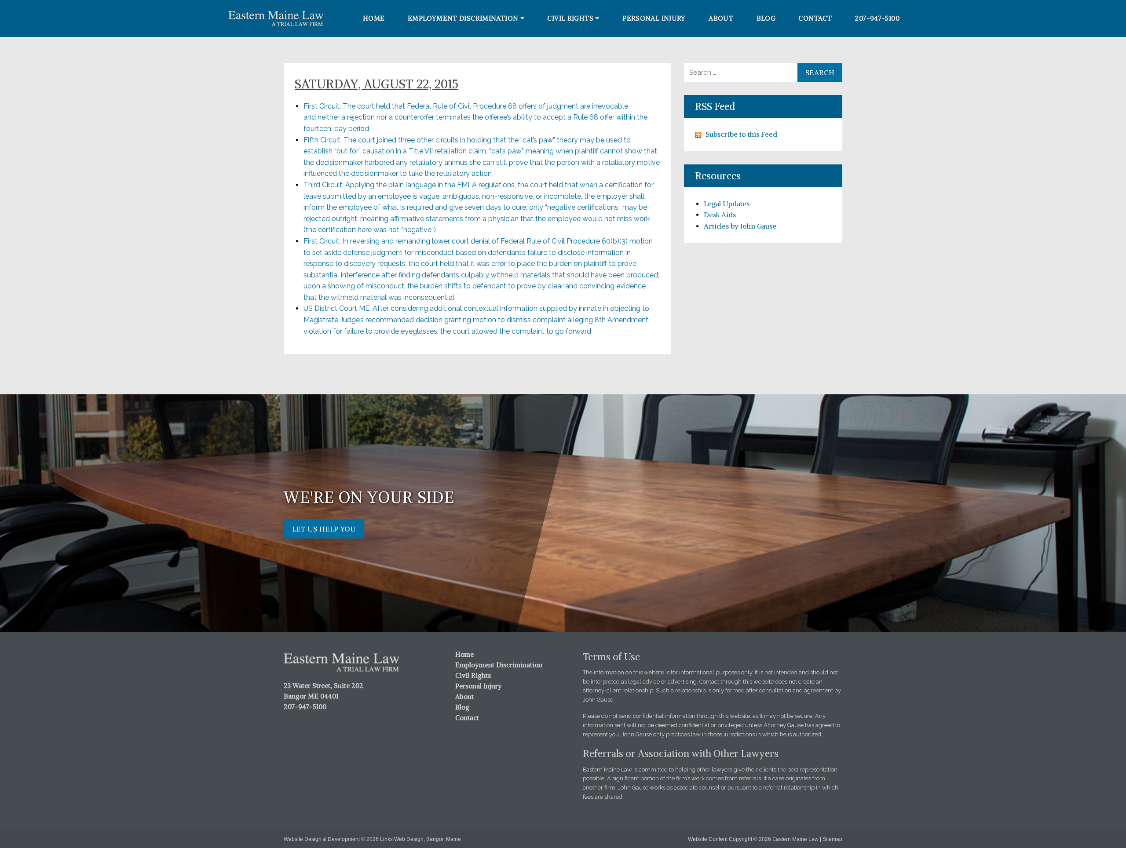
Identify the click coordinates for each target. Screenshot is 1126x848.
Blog (766, 18)
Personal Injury (654, 18)
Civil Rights (570, 18)
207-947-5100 (877, 18)
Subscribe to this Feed (741, 134)
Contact (815, 18)
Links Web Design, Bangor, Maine (420, 839)
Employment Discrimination (463, 18)
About (721, 18)
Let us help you (324, 528)
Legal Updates (726, 203)
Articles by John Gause (740, 226)
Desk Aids (720, 214)
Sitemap (832, 839)
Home (374, 18)
